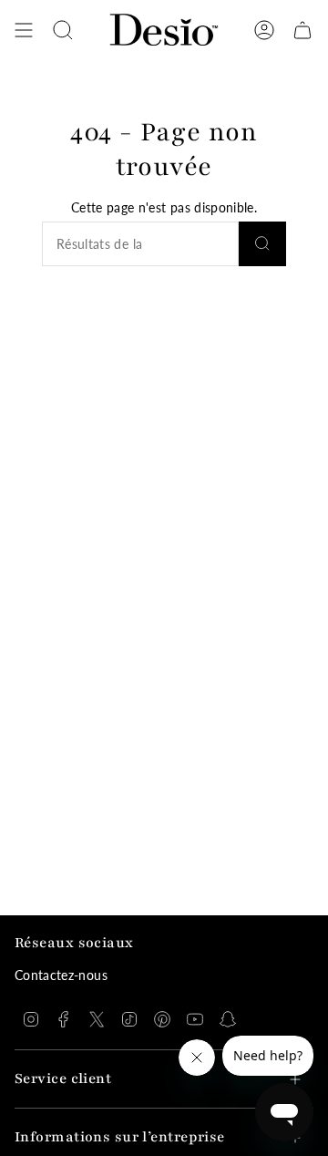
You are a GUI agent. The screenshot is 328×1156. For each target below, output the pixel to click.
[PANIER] (302, 30)
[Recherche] (262, 244)
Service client (63, 1079)
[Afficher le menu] (23, 30)
